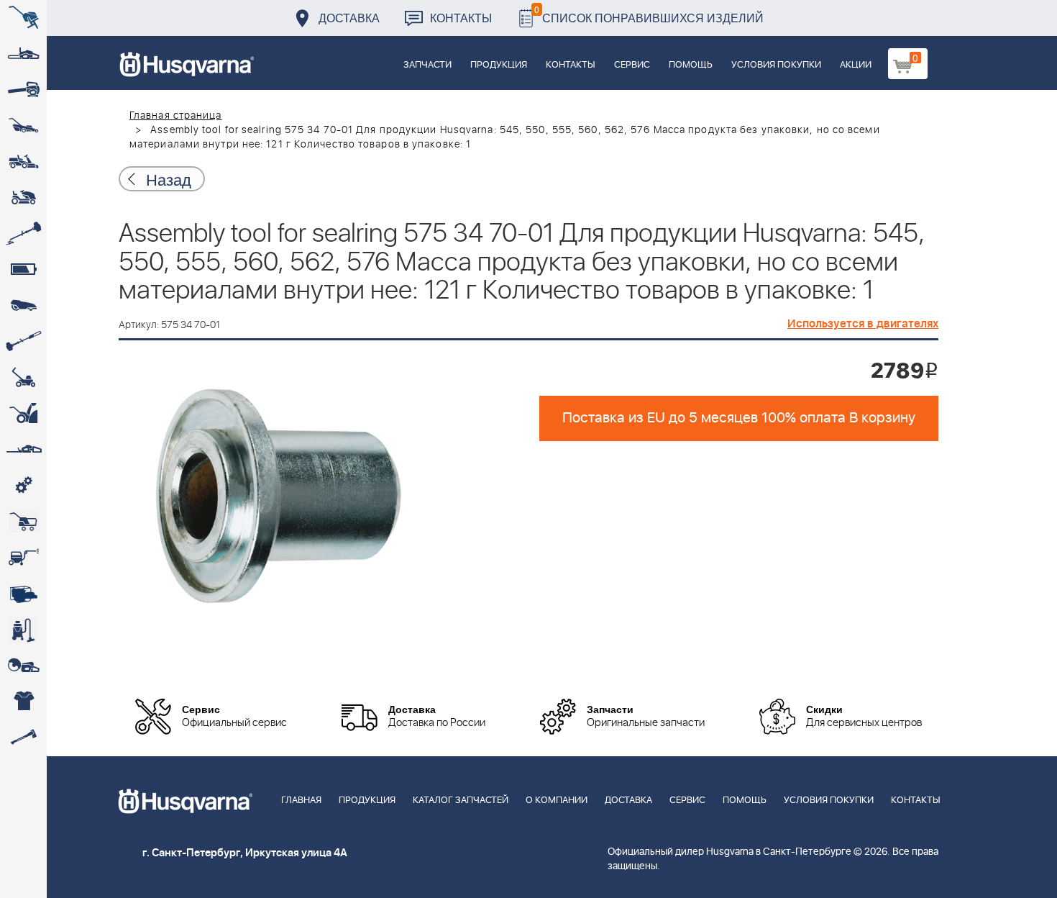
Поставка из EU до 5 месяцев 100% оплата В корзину (738, 418)
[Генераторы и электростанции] (23, 522)
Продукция (498, 65)
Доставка (349, 17)
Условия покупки (776, 65)
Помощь (691, 65)
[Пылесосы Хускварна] (23, 630)
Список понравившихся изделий (649, 14)
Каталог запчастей (460, 800)
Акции (855, 65)
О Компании (556, 800)
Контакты (461, 17)
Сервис (632, 65)
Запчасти (427, 65)
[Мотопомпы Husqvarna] (23, 594)
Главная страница (175, 116)
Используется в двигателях (862, 323)
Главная (301, 800)
